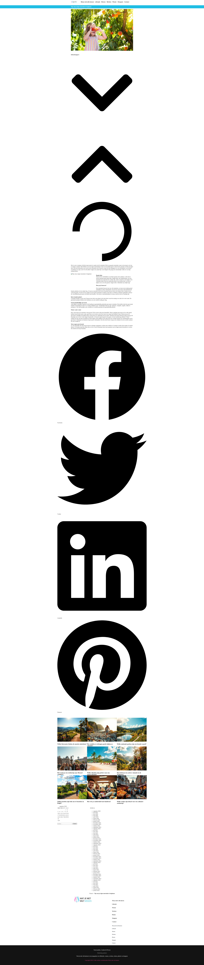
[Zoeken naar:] (64, 824)
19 (61, 815)
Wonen (103, 2)
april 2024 (95, 850)
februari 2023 (96, 871)
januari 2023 (96, 872)
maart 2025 (96, 836)
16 (67, 813)
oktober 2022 (96, 877)
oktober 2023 (96, 859)
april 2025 (95, 834)
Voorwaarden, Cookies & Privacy (102, 950)
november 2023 (97, 858)
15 (66, 813)
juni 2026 (95, 814)
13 (63, 813)
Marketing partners (102, 953)
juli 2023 (95, 864)
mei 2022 (95, 884)
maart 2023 (96, 869)
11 (59, 813)
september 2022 (97, 878)
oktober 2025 (96, 825)
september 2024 (97, 843)
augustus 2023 (96, 862)
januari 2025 (96, 837)
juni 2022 (95, 883)
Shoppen (120, 2)
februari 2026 (96, 820)
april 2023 (95, 868)
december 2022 (97, 874)
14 (64, 813)
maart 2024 (96, 852)
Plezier (114, 2)
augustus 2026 (96, 811)
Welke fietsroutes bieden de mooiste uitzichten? (72, 744)
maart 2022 (96, 887)
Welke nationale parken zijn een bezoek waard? (131, 744)
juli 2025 (95, 830)
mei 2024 (95, 849)
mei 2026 (95, 815)
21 (64, 815)
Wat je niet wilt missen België (64, 905)
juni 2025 (95, 831)
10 (58, 813)
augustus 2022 (96, 880)
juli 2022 (95, 881)
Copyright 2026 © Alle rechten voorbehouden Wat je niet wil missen (102, 960)
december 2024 (97, 839)
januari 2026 (96, 821)
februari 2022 (96, 889)
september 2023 (97, 861)
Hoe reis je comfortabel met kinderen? (99, 801)
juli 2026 (95, 812)
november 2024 (97, 840)
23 (67, 815)
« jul (58, 820)
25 (59, 817)
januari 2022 (96, 890)
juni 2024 (95, 848)
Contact (126, 2)
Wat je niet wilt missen (87, 2)
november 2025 (97, 824)
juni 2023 (95, 865)
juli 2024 (95, 846)
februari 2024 (96, 853)
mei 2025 (95, 833)
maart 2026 (96, 818)
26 (61, 817)
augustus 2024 (96, 845)
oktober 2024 (96, 842)
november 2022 (97, 875)
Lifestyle (97, 2)
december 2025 (97, 823)
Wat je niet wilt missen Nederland (65, 908)
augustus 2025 (96, 828)
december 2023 (97, 856)
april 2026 (95, 817)
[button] (102, 93)
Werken (109, 2)
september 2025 (97, 827)
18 (59, 815)
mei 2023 (95, 867)
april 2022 (95, 886)
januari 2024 (96, 855)
